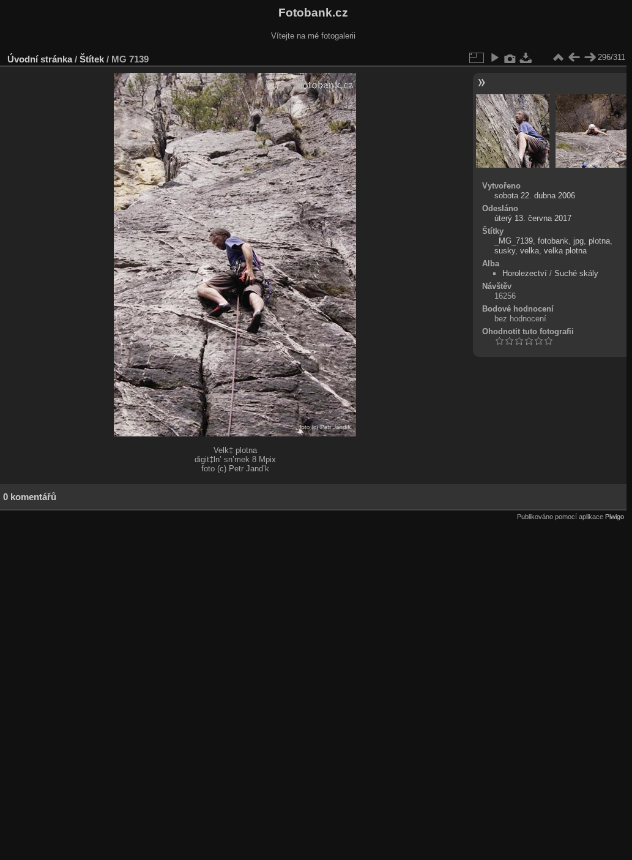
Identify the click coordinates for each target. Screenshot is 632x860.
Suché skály (576, 273)
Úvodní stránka (39, 59)
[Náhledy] (558, 57)
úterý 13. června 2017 (532, 218)
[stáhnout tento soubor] (526, 57)
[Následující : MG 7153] (590, 57)
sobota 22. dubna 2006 (534, 195)
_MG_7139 (513, 240)
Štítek (92, 59)
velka (529, 250)
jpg (578, 240)
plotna (599, 240)
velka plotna (565, 250)
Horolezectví (524, 273)
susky (504, 250)
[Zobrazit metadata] (510, 57)
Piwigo (614, 516)
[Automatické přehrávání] (494, 57)
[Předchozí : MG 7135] (574, 57)
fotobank (553, 240)
